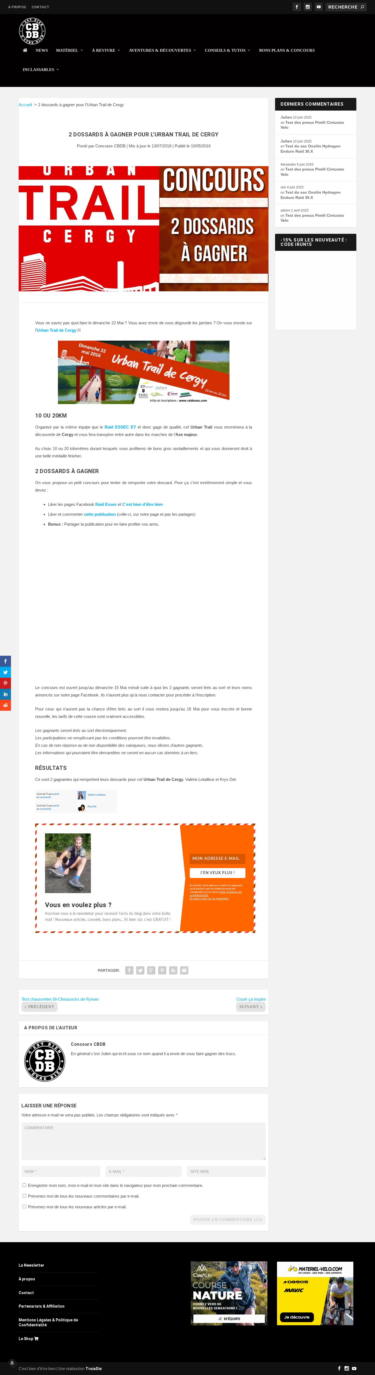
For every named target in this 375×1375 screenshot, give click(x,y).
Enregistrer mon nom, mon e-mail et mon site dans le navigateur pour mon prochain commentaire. (115, 1185)
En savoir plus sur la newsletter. (209, 898)
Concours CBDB (110, 146)
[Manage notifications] (12, 1362)
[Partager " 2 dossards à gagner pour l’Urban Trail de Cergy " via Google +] (151, 970)
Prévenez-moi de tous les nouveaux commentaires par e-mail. (83, 1196)
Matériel (67, 50)
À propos (17, 7)
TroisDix (93, 1368)
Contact (40, 7)
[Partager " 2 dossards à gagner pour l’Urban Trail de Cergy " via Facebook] (129, 970)
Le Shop (26, 1338)
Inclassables (38, 69)
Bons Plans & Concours (287, 50)
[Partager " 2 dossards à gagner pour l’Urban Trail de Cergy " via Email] (184, 970)
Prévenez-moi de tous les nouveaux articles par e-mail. (77, 1206)
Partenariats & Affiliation (42, 1306)
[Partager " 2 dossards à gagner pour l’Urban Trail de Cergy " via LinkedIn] (173, 970)
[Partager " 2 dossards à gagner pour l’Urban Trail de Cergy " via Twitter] (140, 970)
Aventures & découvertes (160, 50)
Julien (286, 117)
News (42, 50)
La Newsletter (31, 1265)
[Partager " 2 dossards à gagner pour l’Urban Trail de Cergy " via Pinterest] (162, 970)
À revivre (103, 50)
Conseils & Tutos (225, 50)
